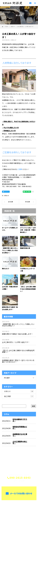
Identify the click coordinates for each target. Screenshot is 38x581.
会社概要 (19, 525)
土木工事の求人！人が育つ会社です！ (16, 342)
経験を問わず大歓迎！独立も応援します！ (17, 334)
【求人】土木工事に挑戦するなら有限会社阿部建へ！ (28, 289)
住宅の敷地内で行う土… (20, 420)
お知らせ (13, 40)
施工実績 (18, 396)
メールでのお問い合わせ (20, 493)
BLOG (19, 530)
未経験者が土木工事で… (20, 435)
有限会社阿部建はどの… (20, 427)
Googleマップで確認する (19, 552)
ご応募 (19, 169)
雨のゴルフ (5, 269)
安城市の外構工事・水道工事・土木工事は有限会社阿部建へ (19, 542)
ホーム (18, 506)
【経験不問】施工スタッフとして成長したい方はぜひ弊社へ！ (10, 250)
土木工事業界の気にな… (20, 442)
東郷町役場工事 (25, 248)
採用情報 (19, 520)
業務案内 (19, 511)
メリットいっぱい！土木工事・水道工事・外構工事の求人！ (28, 230)
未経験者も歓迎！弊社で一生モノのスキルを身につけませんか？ (18, 361)
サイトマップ (19, 535)
